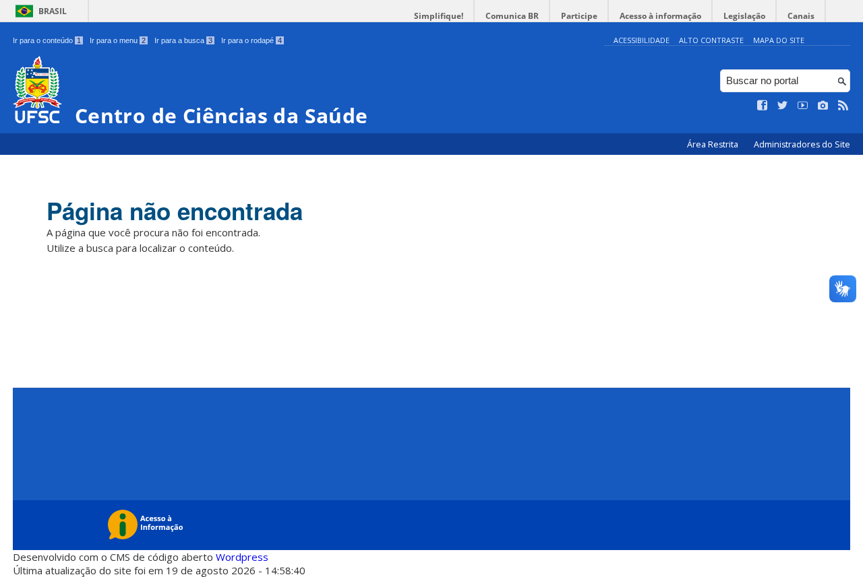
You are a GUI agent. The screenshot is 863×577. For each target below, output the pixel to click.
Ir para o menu (118, 40)
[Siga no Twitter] (782, 105)
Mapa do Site (778, 40)
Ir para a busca (183, 40)
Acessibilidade (641, 40)
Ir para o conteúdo (47, 40)
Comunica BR (512, 16)
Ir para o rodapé (251, 40)
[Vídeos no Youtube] (803, 105)
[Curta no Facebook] (762, 105)
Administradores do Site (802, 144)
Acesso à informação (660, 16)
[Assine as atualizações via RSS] (843, 105)
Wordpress (242, 557)
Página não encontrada (175, 211)
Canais (800, 16)
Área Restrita (713, 144)
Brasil (52, 11)
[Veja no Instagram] (823, 105)
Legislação (744, 16)
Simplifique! (438, 16)
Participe (579, 16)
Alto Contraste (711, 40)
